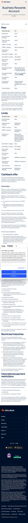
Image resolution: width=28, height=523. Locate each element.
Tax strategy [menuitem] (13, 511)
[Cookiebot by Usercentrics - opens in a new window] (9, 246)
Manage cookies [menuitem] (22, 514)
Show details (21, 267)
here (6, 100)
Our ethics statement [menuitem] (5, 511)
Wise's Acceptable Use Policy (19, 385)
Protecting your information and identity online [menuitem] (17, 506)
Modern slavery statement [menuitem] (6, 508)
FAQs (14, 109)
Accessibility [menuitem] (3, 506)
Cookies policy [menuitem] (14, 514)
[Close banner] (21, 246)
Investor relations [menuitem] (16, 508)
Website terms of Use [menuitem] (5, 514)
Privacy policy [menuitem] (20, 511)
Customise (13, 275)
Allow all (14, 271)
